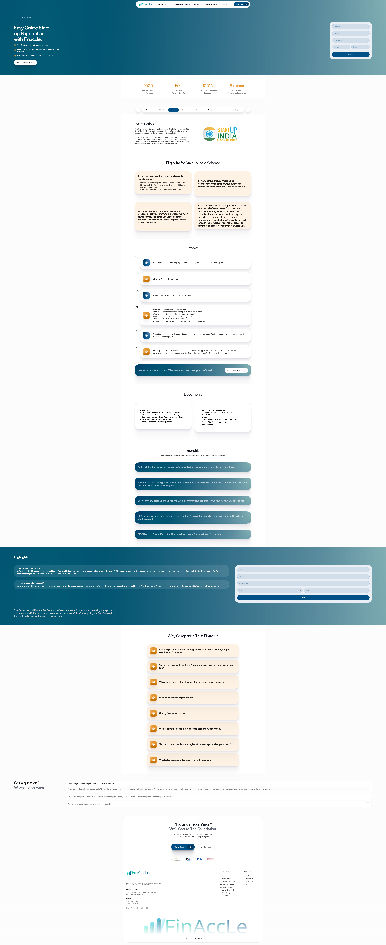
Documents (186, 110)
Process (174, 110)
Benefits (199, 110)
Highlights (211, 110)
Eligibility (162, 110)
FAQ (236, 110)
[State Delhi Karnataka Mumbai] (360, 47)
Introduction (149, 110)
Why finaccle (224, 110)
